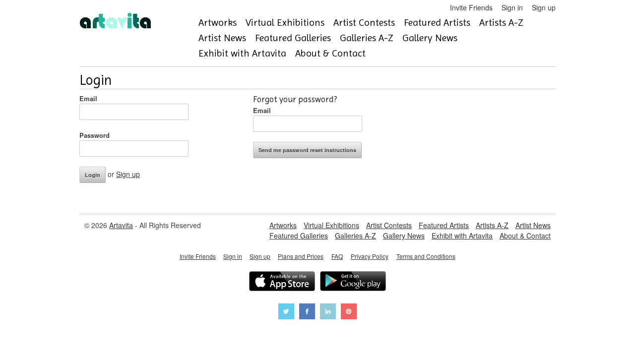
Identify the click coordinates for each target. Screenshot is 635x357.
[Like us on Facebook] (307, 312)
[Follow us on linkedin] (328, 312)
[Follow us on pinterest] (349, 312)
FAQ (337, 256)
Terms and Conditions (425, 256)
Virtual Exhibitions (285, 22)
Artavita (121, 225)
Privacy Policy (369, 256)
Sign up (544, 7)
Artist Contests (364, 22)
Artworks (217, 22)
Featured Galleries (293, 38)
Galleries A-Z (366, 38)
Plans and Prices (300, 256)
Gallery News (429, 38)
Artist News (222, 38)
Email (88, 98)
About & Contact (330, 53)
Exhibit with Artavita (242, 53)
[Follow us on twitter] (286, 312)
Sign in (512, 7)
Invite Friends (471, 7)
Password (94, 135)
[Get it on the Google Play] (353, 282)
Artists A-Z (501, 22)
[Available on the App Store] (282, 282)
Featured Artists (437, 22)
